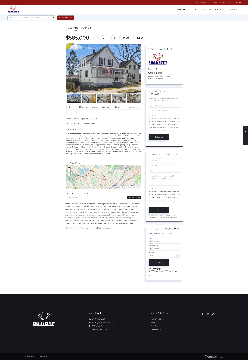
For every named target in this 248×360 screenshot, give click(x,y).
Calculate (159, 262)
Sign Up (238, 2)
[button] (53, 18)
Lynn (92, 228)
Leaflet (118, 188)
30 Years (161, 233)
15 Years (169, 233)
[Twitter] (213, 314)
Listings (75, 228)
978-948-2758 (204, 2)
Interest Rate (153, 252)
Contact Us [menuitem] (155, 330)
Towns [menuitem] (202, 9)
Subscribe (159, 137)
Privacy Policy (172, 130)
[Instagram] (208, 314)
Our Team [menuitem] (155, 326)
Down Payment (154, 245)
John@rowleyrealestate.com (105, 322)
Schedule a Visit (172, 154)
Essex (86, 228)
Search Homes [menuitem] (157, 319)
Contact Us (151, 78)
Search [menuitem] (180, 9)
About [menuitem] (191, 9)
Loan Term (152, 233)
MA (81, 228)
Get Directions (134, 197)
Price (150, 238)
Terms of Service (168, 218)
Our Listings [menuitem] (215, 9)
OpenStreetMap (129, 188)
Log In (231, 2)
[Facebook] (203, 314)
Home (68, 228)
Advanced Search (66, 17)
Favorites (220, 2)
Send (159, 210)
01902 (98, 228)
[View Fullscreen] (69, 174)
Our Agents (159, 78)
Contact (233, 9)
